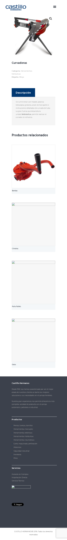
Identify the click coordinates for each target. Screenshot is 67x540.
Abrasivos (17, 447)
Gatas (14, 364)
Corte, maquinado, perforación (25, 443)
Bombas (14, 191)
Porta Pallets (16, 306)
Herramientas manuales (23, 429)
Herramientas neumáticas (24, 440)
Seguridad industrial (21, 451)
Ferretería (17, 454)
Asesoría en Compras (20, 474)
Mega (21, 77)
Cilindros (15, 248)
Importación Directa (19, 477)
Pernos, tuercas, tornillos (23, 425)
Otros (16, 458)
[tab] (23, 92)
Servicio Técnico (18, 480)
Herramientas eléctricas (23, 432)
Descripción (23, 93)
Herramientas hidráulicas (22, 73)
